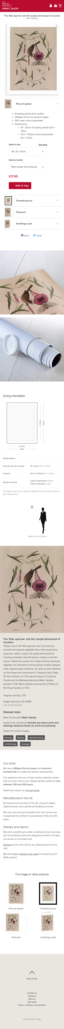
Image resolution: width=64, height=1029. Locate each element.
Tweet (39, 236)
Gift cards (32, 1002)
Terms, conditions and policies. (32, 1005)
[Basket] (55, 5)
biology (8, 737)
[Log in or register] (51, 6)
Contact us (32, 993)
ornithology (10, 744)
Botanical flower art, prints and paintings (35, 725)
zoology (25, 744)
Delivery (7, 844)
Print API (27, 1019)
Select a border (16, 160)
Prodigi (37, 1019)
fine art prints (32, 790)
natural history (36, 737)
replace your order (29, 854)
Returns (32, 999)
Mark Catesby (32, 18)
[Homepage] (9, 6)
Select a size (28, 144)
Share (26, 236)
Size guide (43, 145)
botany (20, 737)
